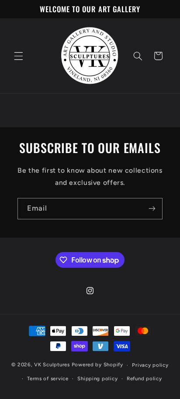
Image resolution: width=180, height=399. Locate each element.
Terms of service (48, 378)
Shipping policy (97, 378)
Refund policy (144, 378)
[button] (18, 56)
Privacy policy (150, 365)
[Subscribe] (152, 208)
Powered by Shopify (97, 365)
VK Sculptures (52, 365)
